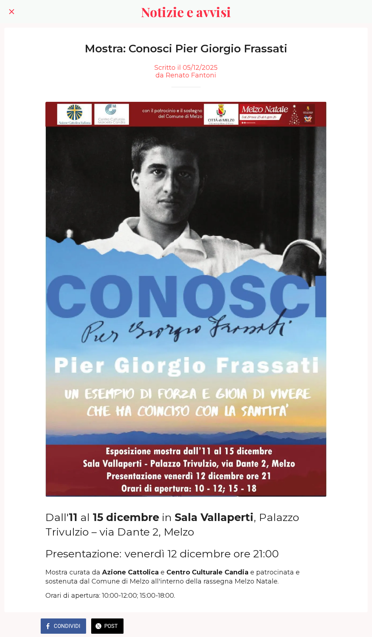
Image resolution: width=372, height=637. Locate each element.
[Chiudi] (11, 11)
